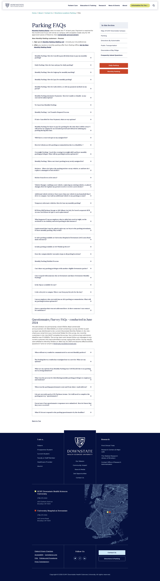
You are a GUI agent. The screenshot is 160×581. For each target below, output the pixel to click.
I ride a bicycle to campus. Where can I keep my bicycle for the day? (58, 292)
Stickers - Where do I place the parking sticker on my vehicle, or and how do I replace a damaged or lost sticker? (62, 169)
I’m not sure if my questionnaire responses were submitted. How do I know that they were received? (63, 404)
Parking (104, 36)
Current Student (43, 454)
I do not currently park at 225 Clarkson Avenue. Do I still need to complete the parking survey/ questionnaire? (62, 395)
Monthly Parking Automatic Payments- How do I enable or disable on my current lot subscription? (60, 97)
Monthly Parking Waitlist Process (47, 261)
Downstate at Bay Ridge (110, 50)
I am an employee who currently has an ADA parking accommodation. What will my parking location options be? (63, 300)
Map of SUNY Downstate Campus (113, 31)
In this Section (108, 25)
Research (102, 5)
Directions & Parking (112, 559)
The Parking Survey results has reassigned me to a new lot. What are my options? (60, 360)
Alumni (39, 466)
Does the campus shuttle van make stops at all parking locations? (58, 254)
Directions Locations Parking (65, 13)
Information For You (139, 5)
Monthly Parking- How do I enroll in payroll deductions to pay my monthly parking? (61, 57)
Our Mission (80, 461)
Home (34, 13)
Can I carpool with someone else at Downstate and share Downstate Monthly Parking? (62, 277)
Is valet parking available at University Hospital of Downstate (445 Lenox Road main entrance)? (62, 238)
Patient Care (73, 5)
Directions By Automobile (110, 40)
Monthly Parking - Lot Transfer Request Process (52, 112)
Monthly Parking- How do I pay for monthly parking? (53, 79)
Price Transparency (42, 562)
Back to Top (36, 421)
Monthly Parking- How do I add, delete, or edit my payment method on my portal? (61, 88)
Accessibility (39, 555)
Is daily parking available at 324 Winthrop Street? (52, 247)
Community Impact (80, 465)
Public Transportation (109, 45)
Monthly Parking (114, 71)
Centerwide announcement (68, 35)
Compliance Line (51, 555)
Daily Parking (114, 65)
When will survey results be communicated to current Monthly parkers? (60, 352)
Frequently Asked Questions (111, 55)
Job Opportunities (79, 473)
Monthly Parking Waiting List (53, 42)
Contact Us (49, 13)
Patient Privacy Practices (44, 551)
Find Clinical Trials (108, 445)
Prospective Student (44, 450)
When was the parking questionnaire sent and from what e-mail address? (61, 387)
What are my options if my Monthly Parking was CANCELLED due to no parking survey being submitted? (63, 369)
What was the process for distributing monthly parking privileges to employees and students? (63, 379)
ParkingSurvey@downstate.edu (64, 344)
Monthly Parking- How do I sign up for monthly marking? (55, 72)
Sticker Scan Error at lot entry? (46, 178)
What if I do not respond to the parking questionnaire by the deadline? (60, 412)
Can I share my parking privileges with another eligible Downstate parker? (61, 268)
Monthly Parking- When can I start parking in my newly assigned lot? (59, 161)
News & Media (80, 469)
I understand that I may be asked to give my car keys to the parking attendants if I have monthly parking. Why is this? (63, 229)
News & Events (114, 5)
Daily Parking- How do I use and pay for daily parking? (54, 65)
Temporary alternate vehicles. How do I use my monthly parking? (58, 203)
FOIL (36, 558)
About (124, 5)
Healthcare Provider (44, 462)
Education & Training (88, 5)
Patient (40, 445)
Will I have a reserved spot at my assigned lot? (51, 138)
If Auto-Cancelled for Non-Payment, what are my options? (55, 119)
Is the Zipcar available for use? (45, 285)
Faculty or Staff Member (46, 458)
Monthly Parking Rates (40, 30)
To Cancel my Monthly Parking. (45, 105)
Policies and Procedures (48, 558)
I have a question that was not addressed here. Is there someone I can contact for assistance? (62, 309)
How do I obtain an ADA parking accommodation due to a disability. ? (59, 145)
